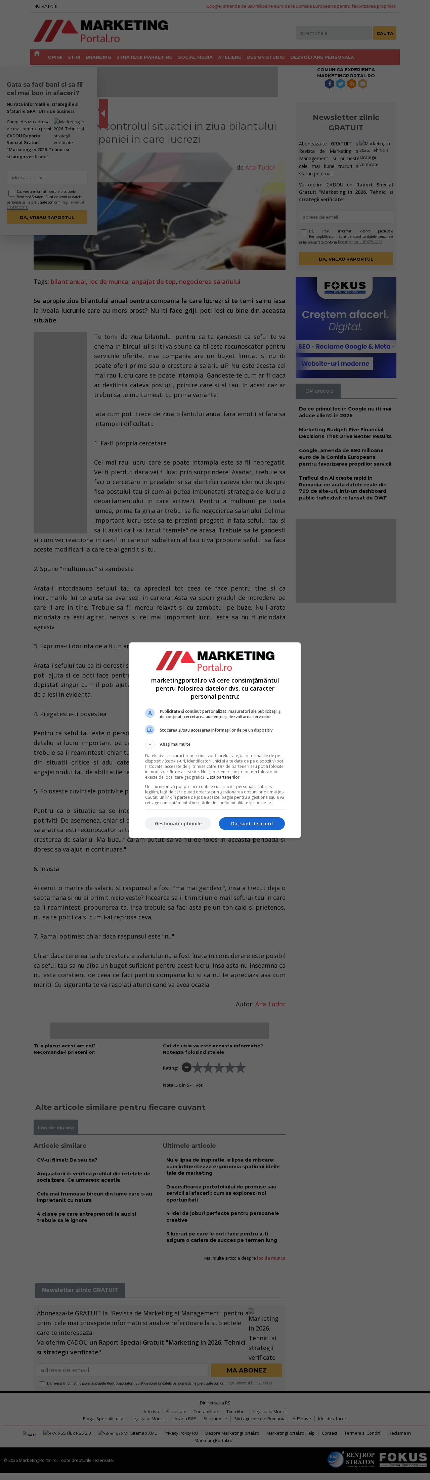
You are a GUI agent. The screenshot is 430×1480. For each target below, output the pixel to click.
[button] (215, 744)
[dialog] (215, 740)
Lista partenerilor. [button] (224, 777)
